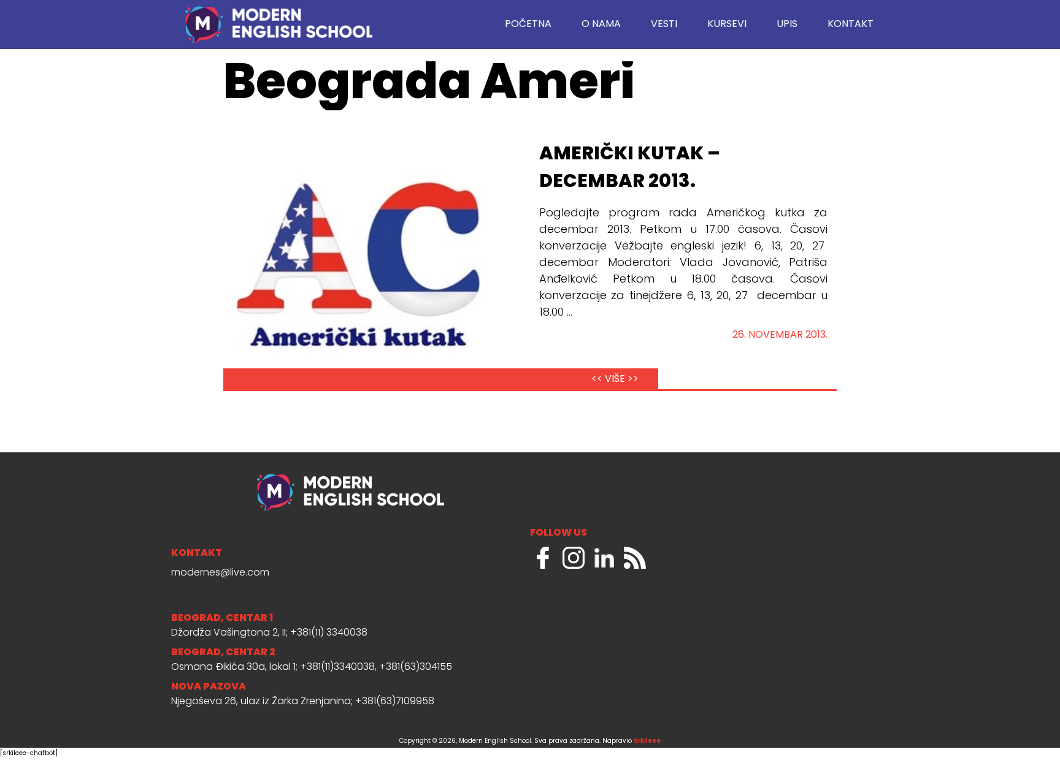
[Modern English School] (278, 18)
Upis (787, 24)
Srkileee (647, 741)
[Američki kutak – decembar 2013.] (361, 265)
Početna (528, 24)
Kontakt (851, 24)
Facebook (543, 557)
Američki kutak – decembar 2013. (629, 168)
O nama (601, 24)
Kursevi (727, 24)
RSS (635, 557)
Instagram (573, 557)
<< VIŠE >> (615, 379)
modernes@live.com (220, 573)
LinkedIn (604, 557)
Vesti (664, 24)
